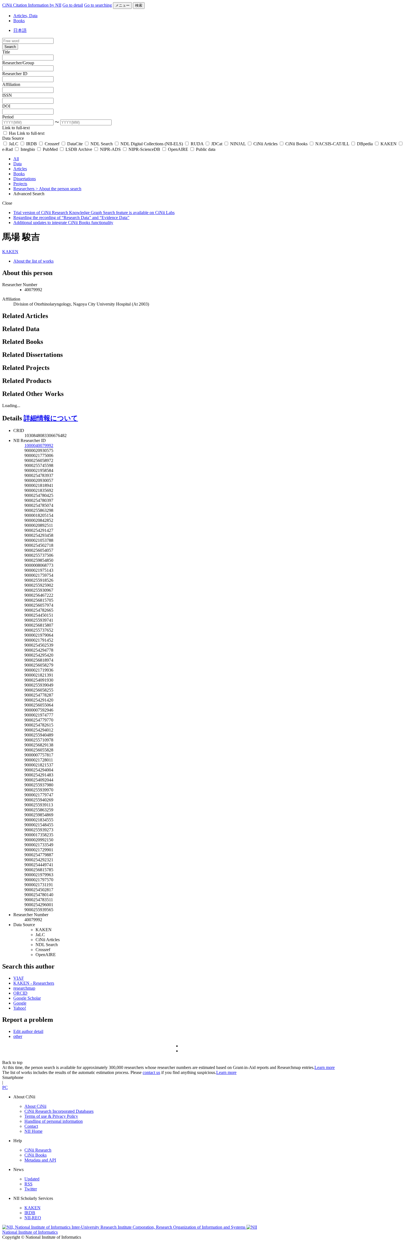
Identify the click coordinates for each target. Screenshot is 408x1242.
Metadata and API (40, 1160)
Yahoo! (19, 1008)
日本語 (20, 30)
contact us (151, 1072)
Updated (31, 1179)
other (17, 1036)
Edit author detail (28, 1031)
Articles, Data (25, 15)
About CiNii (35, 1106)
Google (19, 1003)
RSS (28, 1184)
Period (8, 117)
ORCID (20, 993)
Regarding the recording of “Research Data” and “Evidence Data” (71, 217)
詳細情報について (51, 418)
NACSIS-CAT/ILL (332, 143)
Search (10, 47)
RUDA (197, 143)
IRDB (31, 143)
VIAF (18, 978)
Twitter (30, 1189)
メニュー (122, 5)
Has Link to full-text (26, 133)
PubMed (50, 149)
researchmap (24, 988)
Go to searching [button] (98, 5)
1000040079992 (38, 445)
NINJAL (238, 143)
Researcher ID (14, 73)
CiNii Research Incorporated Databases (59, 1111)
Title (6, 52)
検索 (138, 5)
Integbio (27, 149)
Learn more (324, 1067)
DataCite (75, 143)
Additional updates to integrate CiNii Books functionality (63, 222)
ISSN (7, 95)
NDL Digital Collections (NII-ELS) (151, 143)
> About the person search (58, 188)
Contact (31, 1126)
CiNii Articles (265, 143)
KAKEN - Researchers (33, 983)
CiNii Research (37, 1150)
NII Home (33, 1131)
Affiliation (11, 84)
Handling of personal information (53, 1121)
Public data (205, 149)
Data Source (13, 138)
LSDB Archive (78, 149)
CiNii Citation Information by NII (31, 5)
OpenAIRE (178, 149)
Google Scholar (27, 998)
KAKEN (388, 143)
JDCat (216, 143)
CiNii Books (296, 143)
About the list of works (33, 261)
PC (5, 1087)
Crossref (52, 143)
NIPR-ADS (110, 149)
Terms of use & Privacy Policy (51, 1116)
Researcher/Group (18, 62)
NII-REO (32, 1217)
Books (19, 20)
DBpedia (365, 143)
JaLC (13, 143)
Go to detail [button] (72, 5)
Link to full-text (16, 127)
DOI (6, 106)
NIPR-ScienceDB (144, 149)
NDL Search (101, 143)
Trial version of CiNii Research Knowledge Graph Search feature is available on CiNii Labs (94, 212)
